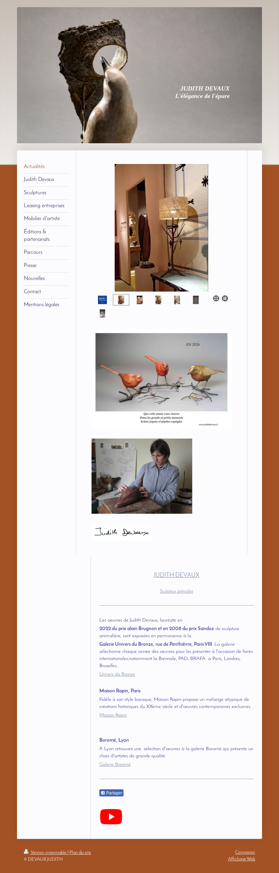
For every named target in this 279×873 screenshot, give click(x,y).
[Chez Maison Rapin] (140, 300)
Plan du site (80, 852)
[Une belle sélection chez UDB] (102, 313)
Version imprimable (48, 852)
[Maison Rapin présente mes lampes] (158, 300)
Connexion (245, 852)
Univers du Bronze (117, 674)
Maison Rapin (113, 715)
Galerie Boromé (115, 764)
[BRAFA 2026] (102, 300)
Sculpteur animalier (176, 591)
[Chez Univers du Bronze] (196, 300)
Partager (113, 793)
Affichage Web (241, 859)
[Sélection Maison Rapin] (162, 228)
